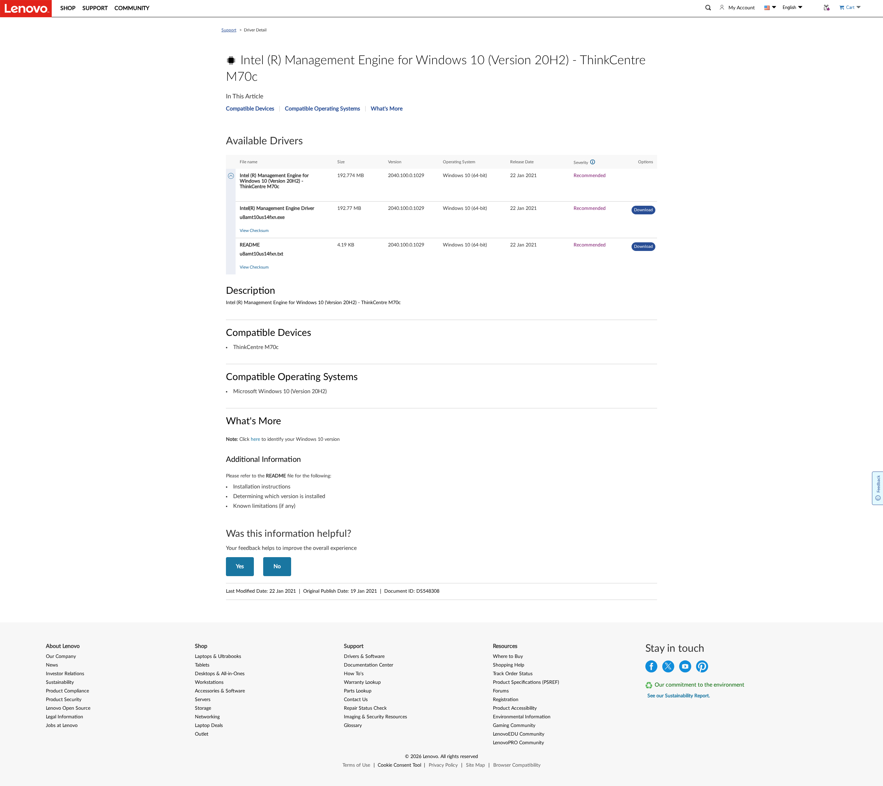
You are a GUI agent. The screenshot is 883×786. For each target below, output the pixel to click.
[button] (708, 7)
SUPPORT (95, 8)
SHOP (68, 8)
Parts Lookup (357, 691)
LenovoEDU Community (518, 734)
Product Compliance (67, 691)
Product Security (63, 699)
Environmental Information (521, 717)
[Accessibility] (811, 7)
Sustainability (60, 682)
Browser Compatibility (516, 765)
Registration (505, 699)
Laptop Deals (209, 725)
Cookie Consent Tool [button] (399, 765)
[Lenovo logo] (26, 8)
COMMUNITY (132, 8)
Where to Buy (508, 656)
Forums (501, 691)
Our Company (61, 656)
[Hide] (231, 176)
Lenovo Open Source (68, 708)
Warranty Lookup (362, 682)
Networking (207, 717)
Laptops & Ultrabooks (218, 656)
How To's (354, 673)
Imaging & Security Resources (375, 717)
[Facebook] (651, 668)
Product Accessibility (515, 708)
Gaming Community (514, 725)
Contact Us (356, 699)
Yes (240, 566)
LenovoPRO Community (518, 742)
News (52, 665)
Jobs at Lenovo (62, 725)
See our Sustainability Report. (678, 695)
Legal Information (64, 717)
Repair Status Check (365, 708)
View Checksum (254, 231)
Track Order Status (513, 673)
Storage (203, 708)
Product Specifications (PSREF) (526, 682)
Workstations (209, 682)
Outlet (201, 734)
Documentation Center (368, 665)
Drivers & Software (364, 656)
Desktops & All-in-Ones (220, 673)
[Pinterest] (702, 668)
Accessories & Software (220, 691)
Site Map (475, 765)
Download (643, 210)
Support (228, 30)
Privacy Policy (443, 765)
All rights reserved (459, 756)
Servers (202, 699)
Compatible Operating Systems (322, 108)
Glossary (353, 725)
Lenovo (430, 756)
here (255, 439)
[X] (668, 668)
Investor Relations (65, 673)
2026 (415, 756)
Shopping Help (508, 665)
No (277, 566)
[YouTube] (685, 668)
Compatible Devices (250, 108)
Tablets (202, 665)
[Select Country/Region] (770, 7)
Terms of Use (356, 765)
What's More (387, 108)
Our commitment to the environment (699, 685)
